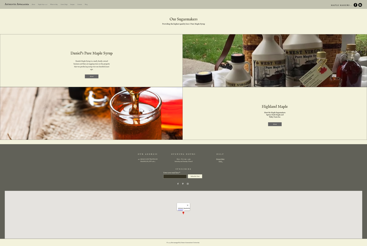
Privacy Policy (220, 159)
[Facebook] (355, 5)
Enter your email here (171, 173)
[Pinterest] (183, 184)
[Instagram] (188, 184)
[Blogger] (360, 5)
